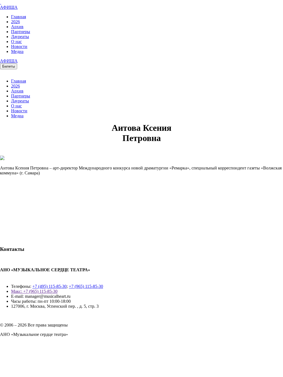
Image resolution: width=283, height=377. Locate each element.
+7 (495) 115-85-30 (49, 286)
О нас (16, 41)
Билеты (8, 66)
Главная (18, 16)
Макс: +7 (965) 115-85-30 (34, 291)
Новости (19, 46)
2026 (15, 21)
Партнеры (20, 31)
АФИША (9, 7)
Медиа (17, 51)
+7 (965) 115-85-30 (86, 286)
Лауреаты (20, 36)
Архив (17, 26)
